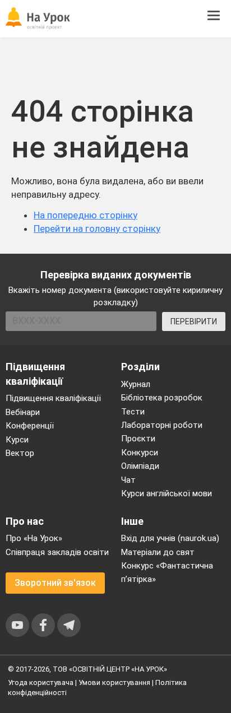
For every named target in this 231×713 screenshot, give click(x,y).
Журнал (135, 384)
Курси (17, 440)
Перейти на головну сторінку (97, 228)
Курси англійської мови (166, 493)
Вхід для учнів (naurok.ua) (170, 538)
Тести (133, 412)
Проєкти (138, 439)
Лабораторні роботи (161, 425)
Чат (128, 480)
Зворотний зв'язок (55, 582)
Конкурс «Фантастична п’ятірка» (167, 572)
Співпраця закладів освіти (57, 552)
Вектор (20, 453)
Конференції (30, 426)
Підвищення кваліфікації (53, 398)
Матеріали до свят (158, 552)
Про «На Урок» (34, 538)
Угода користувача (40, 682)
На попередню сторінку (85, 215)
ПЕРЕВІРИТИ (193, 321)
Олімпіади (140, 466)
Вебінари (23, 412)
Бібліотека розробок (161, 398)
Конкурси (139, 453)
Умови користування (114, 682)
